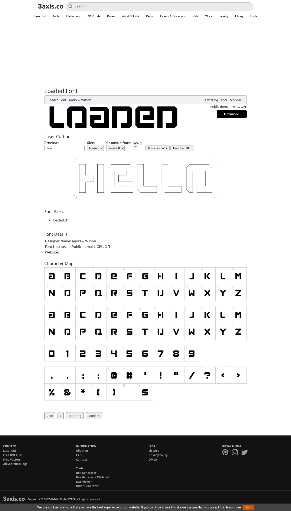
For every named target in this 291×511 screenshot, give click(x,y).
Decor (149, 16)
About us (82, 451)
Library (239, 16)
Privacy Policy (158, 455)
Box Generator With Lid (92, 477)
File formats (73, 16)
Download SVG (157, 148)
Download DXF (182, 148)
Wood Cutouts (130, 16)
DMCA (153, 460)
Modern (235, 100)
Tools (56, 16)
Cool (224, 100)
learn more (233, 507)
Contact (81, 460)
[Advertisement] (145, 55)
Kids (195, 16)
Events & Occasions (173, 16)
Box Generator (86, 473)
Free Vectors (11, 460)
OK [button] (248, 507)
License (154, 451)
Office (208, 16)
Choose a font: (118, 142)
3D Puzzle (94, 16)
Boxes (111, 16)
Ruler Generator (87, 486)
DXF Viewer (84, 482)
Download (231, 114)
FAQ (79, 455)
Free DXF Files (12, 455)
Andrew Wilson (80, 100)
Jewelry (223, 16)
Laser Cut (40, 16)
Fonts (253, 16)
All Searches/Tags (15, 464)
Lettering (211, 100)
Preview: (51, 142)
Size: (91, 142)
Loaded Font (57, 100)
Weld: (138, 143)
